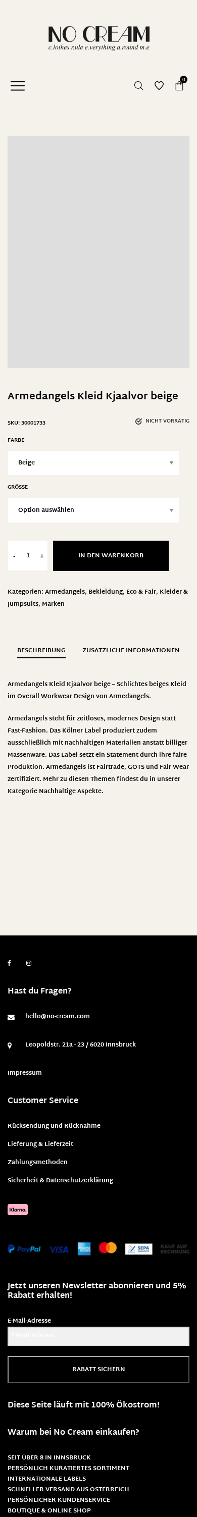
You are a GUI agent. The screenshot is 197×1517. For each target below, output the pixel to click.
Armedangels (65, 592)
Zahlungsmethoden (38, 1162)
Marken (53, 604)
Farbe (16, 440)
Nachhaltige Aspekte (70, 791)
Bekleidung (105, 592)
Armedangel (64, 767)
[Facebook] (9, 963)
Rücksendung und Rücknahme (54, 1126)
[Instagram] (28, 963)
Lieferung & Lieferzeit (40, 1144)
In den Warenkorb (110, 555)
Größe (18, 487)
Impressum (25, 1073)
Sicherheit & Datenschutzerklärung (60, 1180)
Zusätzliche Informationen (131, 650)
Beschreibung (41, 650)
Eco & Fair (141, 592)
